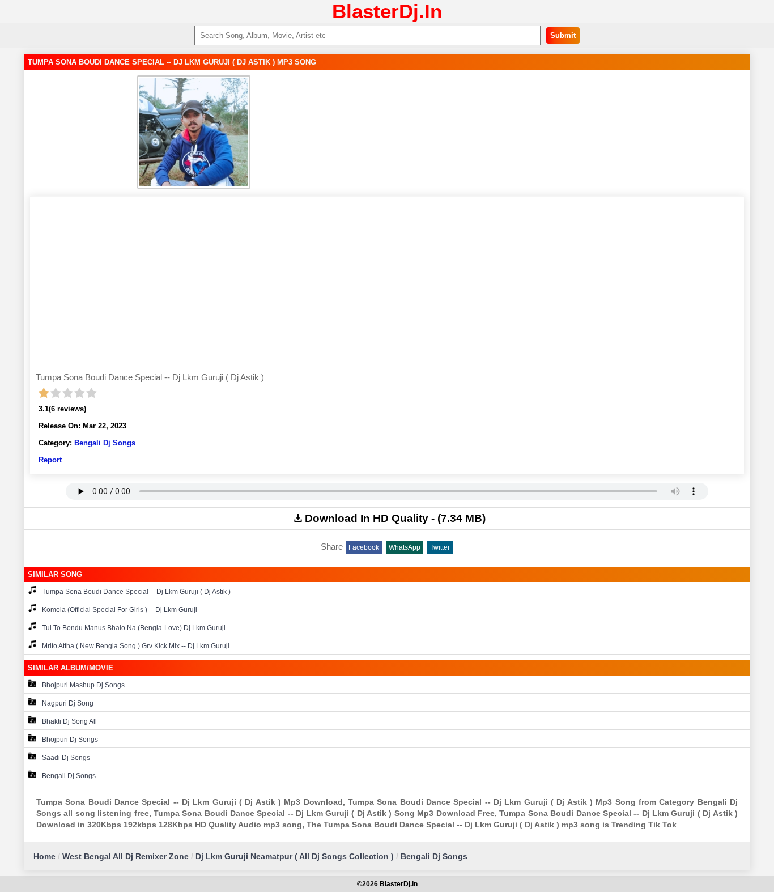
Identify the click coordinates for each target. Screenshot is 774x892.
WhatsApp (404, 547)
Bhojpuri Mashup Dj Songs (83, 685)
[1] (44, 393)
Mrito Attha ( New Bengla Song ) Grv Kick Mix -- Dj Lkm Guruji (135, 646)
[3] (67, 393)
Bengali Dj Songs (104, 443)
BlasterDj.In (387, 11)
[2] (55, 393)
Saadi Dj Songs (66, 758)
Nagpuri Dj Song (67, 703)
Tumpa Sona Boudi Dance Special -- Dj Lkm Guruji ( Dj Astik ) (136, 592)
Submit (563, 35)
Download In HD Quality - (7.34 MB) (395, 518)
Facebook (363, 547)
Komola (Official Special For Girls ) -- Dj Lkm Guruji (119, 610)
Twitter (440, 547)
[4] (79, 393)
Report (50, 460)
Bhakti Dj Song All (69, 721)
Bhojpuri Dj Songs (70, 740)
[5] (91, 393)
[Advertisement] (387, 287)
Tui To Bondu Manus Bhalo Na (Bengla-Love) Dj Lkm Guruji (134, 628)
